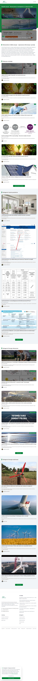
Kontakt (19, 628)
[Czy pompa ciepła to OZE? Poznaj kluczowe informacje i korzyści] (19, 35)
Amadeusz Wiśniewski (7, 220)
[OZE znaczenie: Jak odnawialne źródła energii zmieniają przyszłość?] (19, 24)
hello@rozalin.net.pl (6, 611)
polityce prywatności (14, 673)
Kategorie (21, 615)
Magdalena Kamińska (6, 306)
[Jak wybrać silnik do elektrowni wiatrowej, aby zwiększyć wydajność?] (19, 473)
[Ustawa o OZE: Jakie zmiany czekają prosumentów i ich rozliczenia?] (19, 170)
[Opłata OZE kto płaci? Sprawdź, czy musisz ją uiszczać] (19, 68)
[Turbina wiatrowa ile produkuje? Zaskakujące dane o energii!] (19, 505)
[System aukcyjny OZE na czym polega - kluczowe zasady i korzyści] (19, 129)
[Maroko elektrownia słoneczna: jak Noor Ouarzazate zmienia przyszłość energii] (19, 437)
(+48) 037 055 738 (5, 609)
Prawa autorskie (8, 628)
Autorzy (3, 615)
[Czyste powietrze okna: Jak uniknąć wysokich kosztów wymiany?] (19, 204)
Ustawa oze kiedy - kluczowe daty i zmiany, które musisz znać (11, 15)
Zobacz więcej (19, 339)
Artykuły (21, 595)
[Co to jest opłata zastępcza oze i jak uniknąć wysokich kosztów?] (19, 88)
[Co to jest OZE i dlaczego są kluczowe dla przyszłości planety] (19, 149)
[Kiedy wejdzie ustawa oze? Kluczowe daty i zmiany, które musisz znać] (19, 108)
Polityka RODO (23, 628)
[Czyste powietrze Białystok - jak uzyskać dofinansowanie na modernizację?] (19, 319)
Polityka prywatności (14, 628)
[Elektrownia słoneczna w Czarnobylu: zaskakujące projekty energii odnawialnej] (19, 355)
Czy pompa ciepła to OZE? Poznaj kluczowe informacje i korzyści (16, 37)
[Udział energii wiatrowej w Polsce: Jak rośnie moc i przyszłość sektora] (19, 535)
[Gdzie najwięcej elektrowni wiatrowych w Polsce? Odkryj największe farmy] (19, 565)
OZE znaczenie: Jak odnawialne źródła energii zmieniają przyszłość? (12, 26)
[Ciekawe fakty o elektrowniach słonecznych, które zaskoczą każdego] (19, 396)
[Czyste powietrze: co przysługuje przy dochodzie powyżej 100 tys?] (19, 284)
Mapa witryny (34, 628)
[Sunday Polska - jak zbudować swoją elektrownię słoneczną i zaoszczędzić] (19, 416)
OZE (20, 623)
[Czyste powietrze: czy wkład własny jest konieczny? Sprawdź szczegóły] (19, 241)
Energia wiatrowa (22, 620)
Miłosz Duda (5, 521)
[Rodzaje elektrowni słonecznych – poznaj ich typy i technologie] (19, 375)
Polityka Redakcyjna (29, 628)
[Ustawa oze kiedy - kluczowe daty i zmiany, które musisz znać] (19, 13)
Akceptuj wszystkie (11, 678)
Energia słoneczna (22, 618)
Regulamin (3, 628)
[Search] (35, 1)
